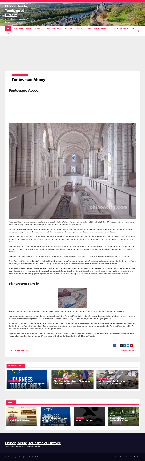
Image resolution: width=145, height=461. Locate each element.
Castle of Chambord (20, 351)
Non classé (12, 417)
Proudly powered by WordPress (14, 457)
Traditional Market (19, 420)
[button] (138, 31)
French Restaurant (22, 28)
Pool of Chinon (121, 28)
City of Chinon (127, 351)
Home (116, 457)
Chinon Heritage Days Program (26, 383)
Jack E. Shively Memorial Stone (119, 419)
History (39, 28)
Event (10, 381)
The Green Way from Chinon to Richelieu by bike (71, 382)
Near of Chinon (54, 28)
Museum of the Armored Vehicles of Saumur (112, 382)
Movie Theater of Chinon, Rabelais (92, 28)
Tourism (68, 28)
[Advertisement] (72, 57)
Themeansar (40, 457)
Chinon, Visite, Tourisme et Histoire (16, 10)
